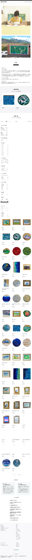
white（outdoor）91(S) (26, 454)
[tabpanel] (14, 100)
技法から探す (17, 536)
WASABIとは (17, 545)
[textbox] (2, 199)
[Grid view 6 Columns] (10, 121)
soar (3, 3)
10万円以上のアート (3, 530)
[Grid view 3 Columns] (6, 121)
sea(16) (13, 468)
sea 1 (13, 274)
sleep (13, 348)
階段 (16, 532)
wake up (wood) (4, 274)
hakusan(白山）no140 (15, 410)
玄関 (16, 524)
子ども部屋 (17, 529)
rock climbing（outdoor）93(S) (16, 304)
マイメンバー (17, 539)
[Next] (29, 46)
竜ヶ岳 (23, 362)
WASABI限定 (2, 526)
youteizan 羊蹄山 (4, 348)
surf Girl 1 (3, 439)
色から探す (17, 533)
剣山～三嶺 (13, 319)
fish (23, 381)
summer (23, 348)
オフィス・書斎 (18, 530)
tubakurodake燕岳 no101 (26, 439)
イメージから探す (18, 537)
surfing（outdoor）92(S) (6, 468)
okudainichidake (4, 362)
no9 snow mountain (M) (26, 288)
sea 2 (13, 381)
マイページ (2, 524)
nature (13, 242)
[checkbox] (5, 140)
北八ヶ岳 (23, 227)
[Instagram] (14, 549)
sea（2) (3, 242)
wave (3, 333)
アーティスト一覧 (3, 542)
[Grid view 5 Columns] (8, 121)
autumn (13, 256)
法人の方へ (17, 542)
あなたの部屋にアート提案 (4, 545)
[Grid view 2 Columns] (5, 121)
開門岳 (3, 227)
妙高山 (13, 227)
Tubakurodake (24, 274)
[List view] (4, 121)
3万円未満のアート (3, 529)
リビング (17, 525)
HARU (3, 396)
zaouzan (13, 362)
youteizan (3, 381)
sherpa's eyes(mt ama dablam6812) (5, 289)
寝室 (16, 526)
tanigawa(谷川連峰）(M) (16, 439)
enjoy (3, 319)
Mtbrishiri (24, 242)
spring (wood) (24, 256)
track (13, 288)
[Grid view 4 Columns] (7, 121)
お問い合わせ (17, 546)
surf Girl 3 (13, 425)
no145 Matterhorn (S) (25, 396)
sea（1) (13, 333)
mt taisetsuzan (4, 256)
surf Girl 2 (24, 425)
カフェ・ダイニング (18, 531)
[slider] (1, 201)
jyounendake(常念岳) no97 (6, 454)
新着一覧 (2, 525)
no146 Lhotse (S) (14, 396)
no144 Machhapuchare (5, 410)
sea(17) (13, 454)
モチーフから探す (18, 538)
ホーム (1, 3)
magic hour (4, 425)
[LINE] (17, 549)
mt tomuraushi (24, 333)
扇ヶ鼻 (23, 410)
